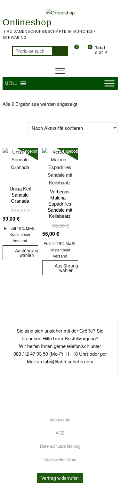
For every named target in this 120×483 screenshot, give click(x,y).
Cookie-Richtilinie (60, 459)
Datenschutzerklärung (60, 446)
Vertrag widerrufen (60, 478)
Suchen (60, 51)
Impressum (60, 420)
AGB (60, 433)
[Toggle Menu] (109, 83)
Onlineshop (27, 22)
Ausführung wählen (26, 252)
